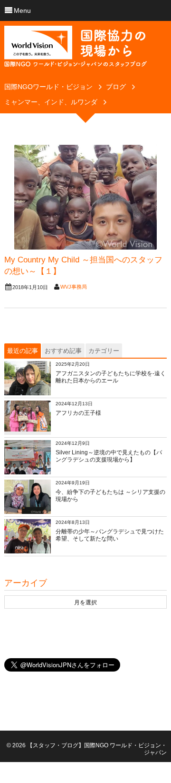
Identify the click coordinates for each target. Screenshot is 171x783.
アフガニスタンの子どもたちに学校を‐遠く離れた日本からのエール (111, 377)
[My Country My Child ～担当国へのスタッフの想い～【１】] (85, 197)
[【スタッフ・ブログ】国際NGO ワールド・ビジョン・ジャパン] (75, 50)
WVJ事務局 (73, 287)
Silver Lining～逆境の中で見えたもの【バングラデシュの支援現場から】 (109, 456)
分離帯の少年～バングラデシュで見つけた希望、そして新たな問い (110, 535)
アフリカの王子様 (78, 413)
